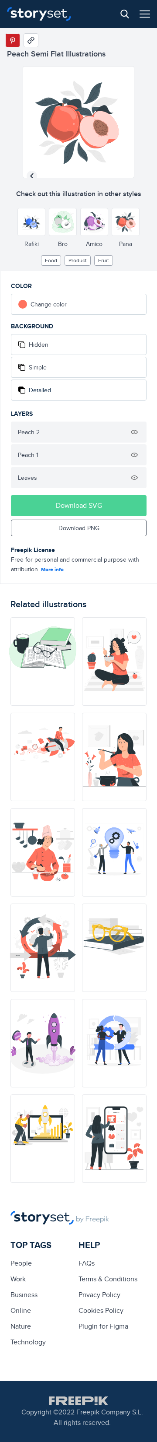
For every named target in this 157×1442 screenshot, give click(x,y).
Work (18, 1279)
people (21, 1263)
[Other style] (31, 222)
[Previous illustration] (32, 176)
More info (52, 569)
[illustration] (42, 661)
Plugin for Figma (103, 1326)
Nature (20, 1326)
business (24, 1295)
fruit (103, 260)
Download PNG (78, 528)
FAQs (86, 1263)
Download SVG (79, 505)
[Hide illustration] (134, 432)
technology (28, 1342)
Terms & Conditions (107, 1279)
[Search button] (124, 14)
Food (51, 260)
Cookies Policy (100, 1310)
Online (20, 1310)
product (77, 260)
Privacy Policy (99, 1295)
